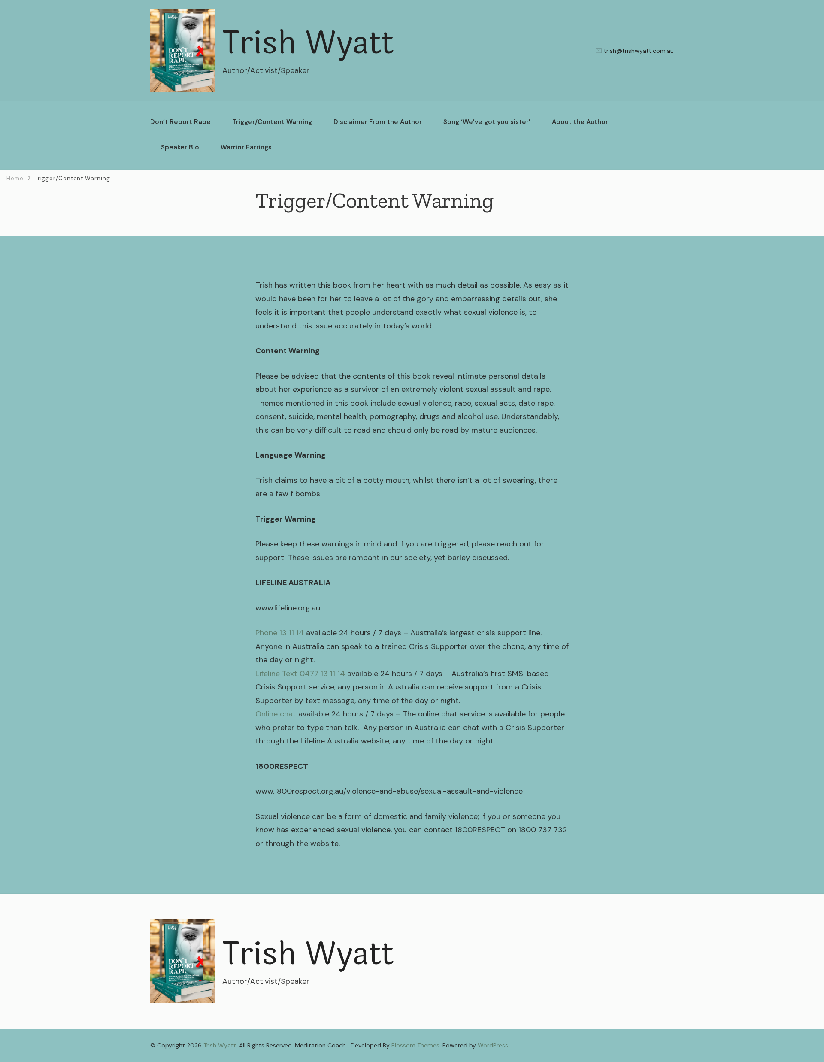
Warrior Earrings (246, 147)
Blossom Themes (415, 1045)
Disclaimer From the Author (377, 122)
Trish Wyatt (308, 43)
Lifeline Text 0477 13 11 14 (300, 673)
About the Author (580, 122)
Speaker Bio (180, 147)
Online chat (275, 714)
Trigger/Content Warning (272, 122)
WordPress (493, 1045)
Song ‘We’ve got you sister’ (486, 122)
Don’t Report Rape (180, 122)
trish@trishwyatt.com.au (639, 51)
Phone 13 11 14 (279, 633)
